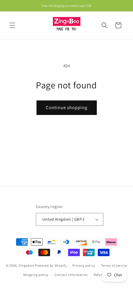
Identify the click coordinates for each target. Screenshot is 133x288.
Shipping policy (36, 275)
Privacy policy (83, 265)
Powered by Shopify (51, 265)
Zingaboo (26, 265)
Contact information (71, 275)
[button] (12, 25)
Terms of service (114, 265)
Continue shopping (67, 107)
